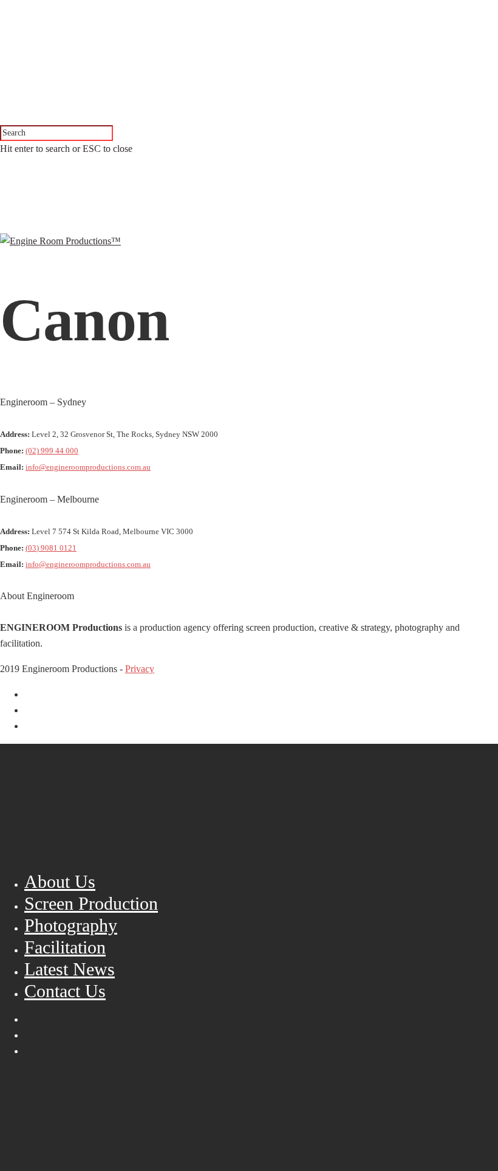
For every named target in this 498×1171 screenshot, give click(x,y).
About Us (59, 881)
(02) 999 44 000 (52, 451)
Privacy (139, 669)
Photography (70, 925)
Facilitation (65, 947)
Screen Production (91, 903)
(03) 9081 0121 (51, 548)
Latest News (69, 969)
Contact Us (65, 991)
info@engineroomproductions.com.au (88, 467)
